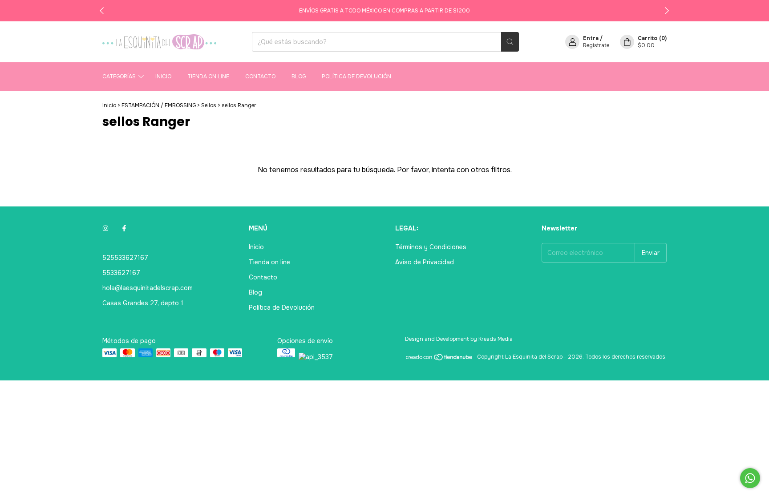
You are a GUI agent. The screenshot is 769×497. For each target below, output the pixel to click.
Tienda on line (208, 76)
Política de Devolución (356, 76)
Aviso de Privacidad (424, 262)
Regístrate (596, 45)
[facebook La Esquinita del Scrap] (124, 228)
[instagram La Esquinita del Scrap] (105, 228)
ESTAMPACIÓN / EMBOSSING (158, 105)
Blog (298, 76)
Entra (591, 38)
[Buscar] (510, 42)
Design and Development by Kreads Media (459, 339)
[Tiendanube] (439, 359)
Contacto (260, 76)
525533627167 (125, 258)
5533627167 (121, 273)
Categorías (119, 76)
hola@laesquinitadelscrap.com (147, 288)
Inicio (163, 76)
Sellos (208, 105)
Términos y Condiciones (430, 247)
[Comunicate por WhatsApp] (750, 478)
